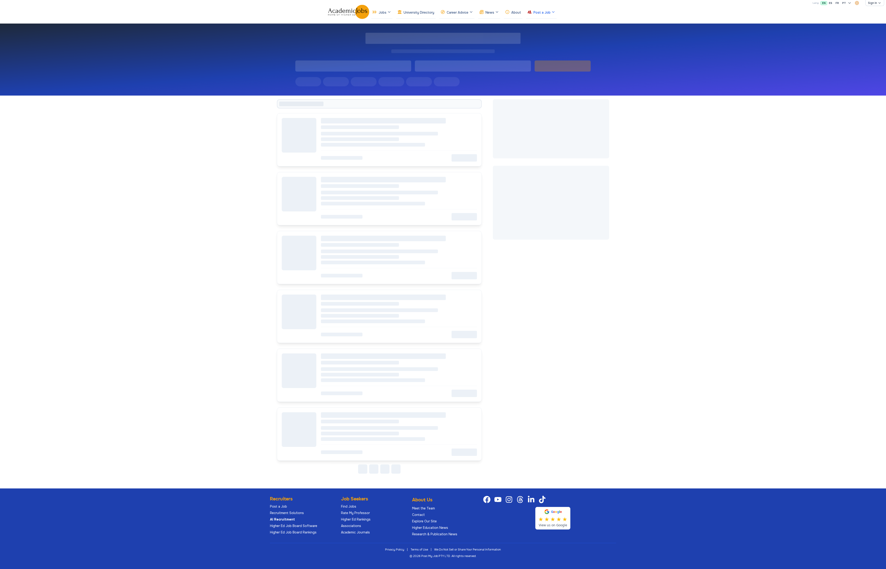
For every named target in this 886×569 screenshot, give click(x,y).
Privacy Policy (394, 549)
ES (830, 3)
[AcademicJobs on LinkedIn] (532, 499)
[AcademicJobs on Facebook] (487, 499)
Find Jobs (348, 506)
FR (837, 3)
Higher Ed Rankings (356, 519)
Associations (351, 526)
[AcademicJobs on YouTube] (498, 499)
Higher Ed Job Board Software (293, 526)
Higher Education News (430, 528)
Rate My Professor (355, 513)
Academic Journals (355, 532)
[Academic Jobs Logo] (348, 12)
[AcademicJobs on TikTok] (543, 499)
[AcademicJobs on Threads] (521, 499)
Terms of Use (419, 549)
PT (844, 3)
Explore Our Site (424, 521)
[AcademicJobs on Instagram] (510, 499)
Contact (418, 515)
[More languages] (849, 3)
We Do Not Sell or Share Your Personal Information (467, 549)
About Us (422, 500)
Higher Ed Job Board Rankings (293, 532)
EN (824, 3)
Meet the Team (423, 508)
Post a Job (278, 506)
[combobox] (857, 3)
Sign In (872, 3)
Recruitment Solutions (287, 513)
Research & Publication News (434, 534)
